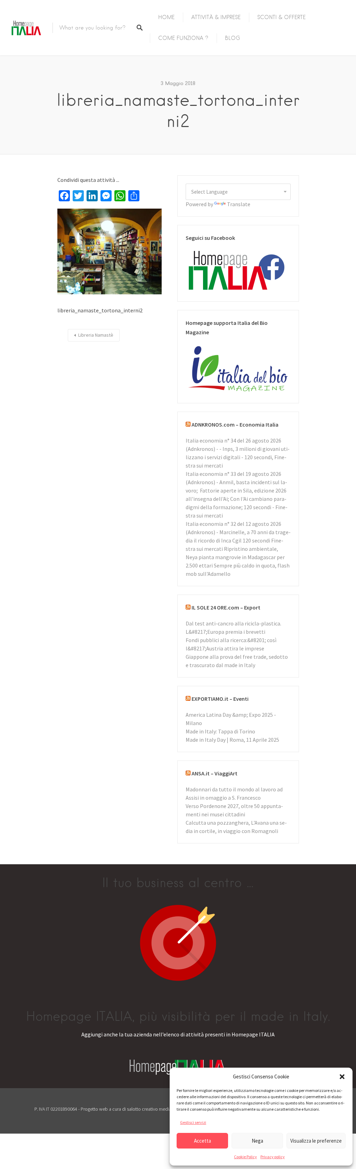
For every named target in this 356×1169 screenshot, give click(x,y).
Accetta (202, 1140)
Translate (238, 204)
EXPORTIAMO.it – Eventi (220, 698)
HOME (166, 17)
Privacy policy (272, 1156)
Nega (257, 1140)
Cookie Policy (245, 1156)
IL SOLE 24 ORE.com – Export (226, 607)
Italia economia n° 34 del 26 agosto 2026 (233, 440)
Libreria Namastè (95, 335)
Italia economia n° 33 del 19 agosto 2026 (233, 473)
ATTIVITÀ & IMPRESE (216, 17)
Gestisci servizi (193, 1122)
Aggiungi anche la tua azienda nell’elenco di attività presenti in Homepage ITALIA (178, 1034)
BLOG (232, 38)
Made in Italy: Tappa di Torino (220, 731)
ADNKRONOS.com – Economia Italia (235, 424)
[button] (342, 1076)
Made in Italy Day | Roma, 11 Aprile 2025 (232, 739)
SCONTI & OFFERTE (281, 17)
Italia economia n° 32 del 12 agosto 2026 (233, 523)
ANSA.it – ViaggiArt (214, 773)
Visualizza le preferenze (316, 1140)
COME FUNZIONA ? (183, 38)
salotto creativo (142, 1109)
